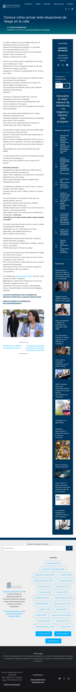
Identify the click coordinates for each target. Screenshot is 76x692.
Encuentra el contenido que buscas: (60, 79)
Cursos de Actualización (33, 30)
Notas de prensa (63, 634)
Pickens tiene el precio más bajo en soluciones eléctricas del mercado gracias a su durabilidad (62, 274)
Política (40, 615)
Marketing (42, 604)
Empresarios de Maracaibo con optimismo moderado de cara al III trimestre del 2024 (34, 348)
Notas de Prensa (62, 604)
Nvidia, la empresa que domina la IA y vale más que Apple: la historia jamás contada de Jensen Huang (65, 200)
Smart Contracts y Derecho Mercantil (61, 466)
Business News (53, 641)
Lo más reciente (44, 634)
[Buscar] (66, 85)
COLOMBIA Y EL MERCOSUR (61, 422)
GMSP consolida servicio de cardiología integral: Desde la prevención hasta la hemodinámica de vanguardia (62, 390)
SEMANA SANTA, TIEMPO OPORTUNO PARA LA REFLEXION (62, 299)
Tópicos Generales (45, 627)
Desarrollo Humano (43, 581)
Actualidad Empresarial (53, 569)
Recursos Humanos (61, 615)
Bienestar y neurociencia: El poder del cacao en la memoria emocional (62, 433)
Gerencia (62, 592)
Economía (43, 586)
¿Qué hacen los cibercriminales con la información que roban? (65, 183)
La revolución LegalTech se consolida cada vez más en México (62, 514)
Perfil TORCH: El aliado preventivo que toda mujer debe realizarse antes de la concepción (62, 487)
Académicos (53, 563)
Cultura (66, 575)
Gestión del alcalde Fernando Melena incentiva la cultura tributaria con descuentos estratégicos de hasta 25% (65, 144)
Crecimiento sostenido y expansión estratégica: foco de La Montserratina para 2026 (65, 219)
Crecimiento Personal (45, 575)
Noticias (44, 609)
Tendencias (62, 621)
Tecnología (44, 621)
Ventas (66, 627)
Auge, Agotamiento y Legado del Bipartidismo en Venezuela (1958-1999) (62, 325)
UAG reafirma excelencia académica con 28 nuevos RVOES (61, 363)
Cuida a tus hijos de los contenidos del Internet (64, 232)
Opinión (61, 609)
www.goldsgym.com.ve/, (24, 276)
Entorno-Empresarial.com (12, 591)
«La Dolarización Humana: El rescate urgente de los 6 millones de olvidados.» (62, 339)
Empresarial (62, 586)
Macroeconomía (63, 598)
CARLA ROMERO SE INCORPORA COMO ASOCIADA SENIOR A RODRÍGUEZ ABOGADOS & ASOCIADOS (64, 166)
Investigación (41, 598)
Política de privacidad (12, 684)
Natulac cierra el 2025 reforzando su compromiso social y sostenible (64, 246)
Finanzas (45, 592)
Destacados (46, 30)
